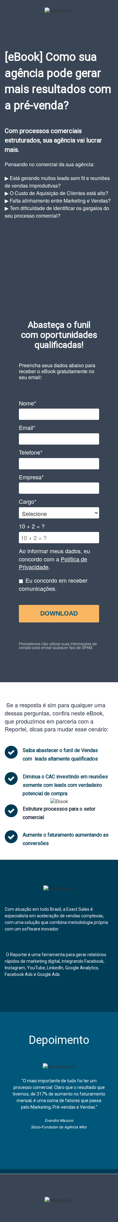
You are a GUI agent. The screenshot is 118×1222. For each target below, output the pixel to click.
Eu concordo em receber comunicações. (53, 584)
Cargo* (28, 501)
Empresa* (31, 477)
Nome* (27, 403)
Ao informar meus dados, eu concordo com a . (54, 559)
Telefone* (30, 452)
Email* (27, 427)
